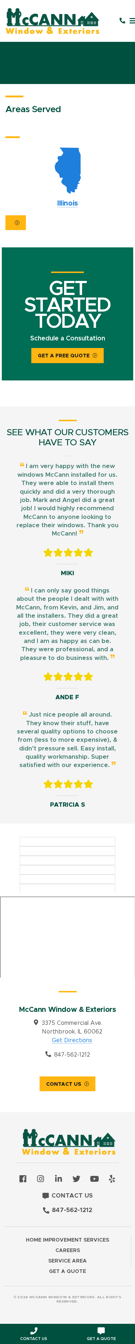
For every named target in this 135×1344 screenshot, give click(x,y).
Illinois (67, 177)
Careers (67, 1250)
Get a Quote (67, 1271)
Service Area (67, 1261)
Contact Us (63, 1084)
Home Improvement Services (67, 1240)
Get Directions (72, 1040)
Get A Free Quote (64, 355)
